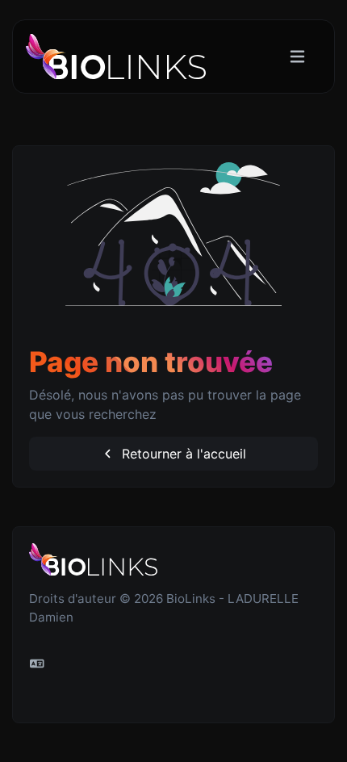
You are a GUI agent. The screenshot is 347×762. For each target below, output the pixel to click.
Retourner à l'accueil (182, 454)
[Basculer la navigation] (297, 57)
